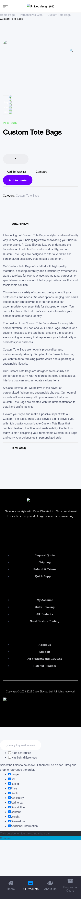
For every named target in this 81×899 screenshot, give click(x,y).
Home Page (7, 15)
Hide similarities (21, 753)
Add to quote (18, 180)
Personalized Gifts (31, 15)
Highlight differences (24, 757)
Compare (41, 172)
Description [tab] (20, 224)
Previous (6, 107)
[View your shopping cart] (76, 6)
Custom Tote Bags (59, 15)
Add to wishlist (16, 172)
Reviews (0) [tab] (19, 448)
